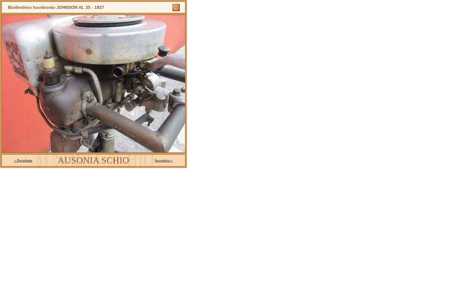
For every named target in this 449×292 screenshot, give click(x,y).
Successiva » (164, 160)
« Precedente (23, 160)
